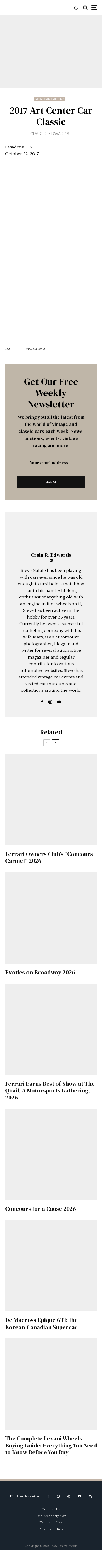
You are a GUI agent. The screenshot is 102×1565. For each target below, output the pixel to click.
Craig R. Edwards (49, 133)
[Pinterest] (69, 1496)
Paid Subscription (51, 1516)
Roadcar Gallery (49, 99)
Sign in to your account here (63, 1123)
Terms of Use (51, 1522)
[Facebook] (48, 1496)
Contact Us (51, 1509)
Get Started (51, 1101)
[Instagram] (58, 1496)
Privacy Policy (51, 1529)
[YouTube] (79, 1496)
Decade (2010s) (37, 349)
